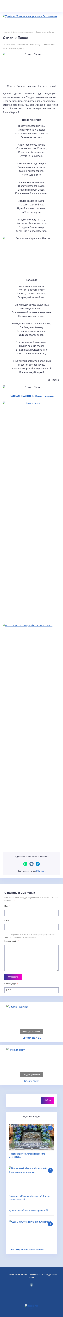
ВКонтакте (31, 864)
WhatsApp (25, 864)
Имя (7, 906)
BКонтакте (31, 1285)
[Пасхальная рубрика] (31, 511)
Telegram (38, 864)
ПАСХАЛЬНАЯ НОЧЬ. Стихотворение (32, 396)
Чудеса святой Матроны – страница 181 (29, 1210)
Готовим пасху (31, 1081)
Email (7, 920)
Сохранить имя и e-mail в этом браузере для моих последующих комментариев (32, 936)
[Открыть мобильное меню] (57, 6)
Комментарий (11, 941)
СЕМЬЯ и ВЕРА (21, 6)
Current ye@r (11, 984)
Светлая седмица (32, 1038)
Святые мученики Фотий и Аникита (26, 1249)
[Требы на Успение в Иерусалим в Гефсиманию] (31, 21)
